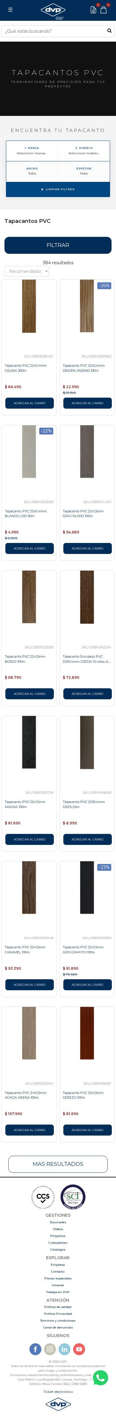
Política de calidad (57, 1307)
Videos (58, 1229)
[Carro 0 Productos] (103, 9)
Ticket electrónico (58, 1391)
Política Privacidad (58, 1314)
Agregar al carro (29, 403)
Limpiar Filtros (60, 189)
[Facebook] (35, 1349)
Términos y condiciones (58, 1320)
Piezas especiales (58, 1278)
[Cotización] (93, 9)
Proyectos (57, 1236)
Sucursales (58, 1222)
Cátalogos (57, 1249)
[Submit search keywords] (109, 30)
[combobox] (58, 31)
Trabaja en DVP (58, 1292)
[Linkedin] (64, 1349)
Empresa (58, 1265)
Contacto (58, 1271)
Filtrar (58, 245)
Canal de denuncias (58, 1327)
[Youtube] (79, 1349)
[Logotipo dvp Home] (53, 10)
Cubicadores (57, 1243)
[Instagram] (50, 1349)
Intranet (58, 1285)
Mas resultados (58, 1164)
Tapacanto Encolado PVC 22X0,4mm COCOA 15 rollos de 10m (86, 661)
